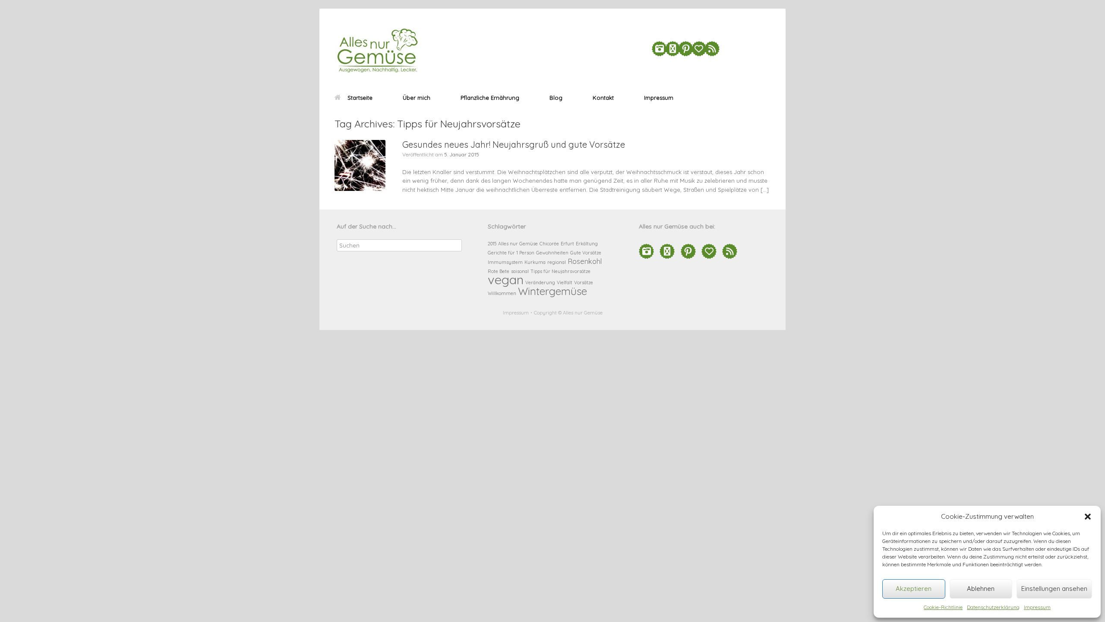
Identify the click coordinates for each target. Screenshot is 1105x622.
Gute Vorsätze (585, 253)
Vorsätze (583, 282)
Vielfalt (564, 282)
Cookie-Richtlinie (943, 607)
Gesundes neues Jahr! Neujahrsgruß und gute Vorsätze (513, 144)
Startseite (360, 97)
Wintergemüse (552, 291)
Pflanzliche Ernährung (490, 97)
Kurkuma (535, 262)
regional (556, 262)
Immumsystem (505, 262)
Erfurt (567, 244)
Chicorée (549, 244)
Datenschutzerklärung (993, 607)
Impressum (1037, 607)
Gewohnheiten (552, 253)
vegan (506, 279)
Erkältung (587, 244)
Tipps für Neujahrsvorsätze (560, 271)
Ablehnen (980, 588)
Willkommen (502, 293)
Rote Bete (498, 271)
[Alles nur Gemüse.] (378, 50)
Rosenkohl (585, 261)
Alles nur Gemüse (518, 244)
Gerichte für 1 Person (511, 253)
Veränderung (540, 282)
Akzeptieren (913, 588)
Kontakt (603, 97)
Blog (555, 97)
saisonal (520, 271)
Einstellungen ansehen (1054, 588)
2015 (492, 244)
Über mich (416, 97)
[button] (1087, 516)
